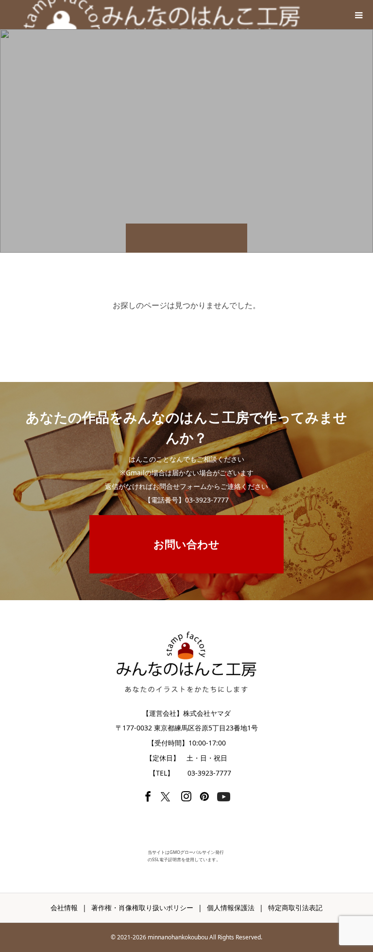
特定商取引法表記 (295, 907)
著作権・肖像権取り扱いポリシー (142, 907)
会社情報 (64, 907)
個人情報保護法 (230, 907)
